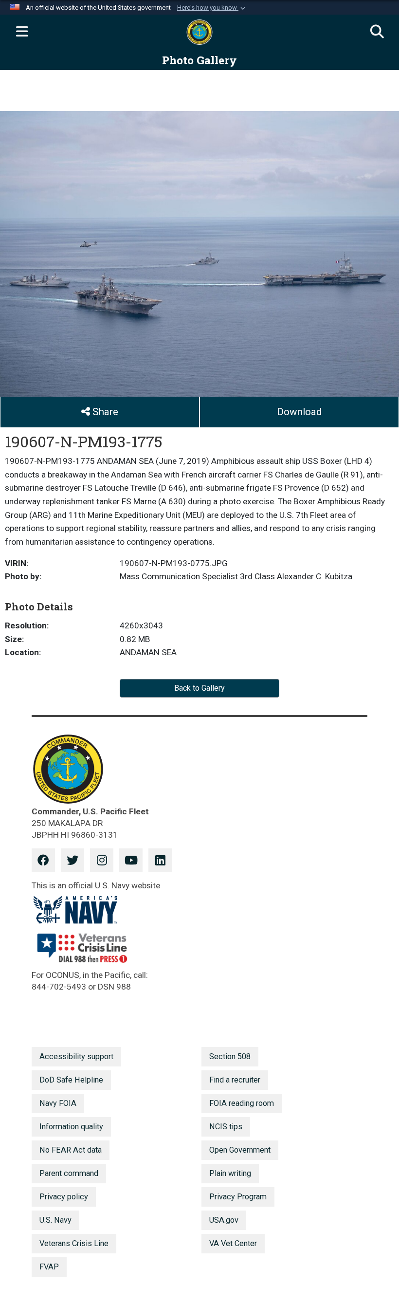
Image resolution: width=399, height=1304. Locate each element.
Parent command (68, 1173)
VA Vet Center (233, 1243)
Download (299, 412)
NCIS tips (225, 1126)
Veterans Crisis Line (74, 1243)
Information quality (71, 1126)
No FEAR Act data (70, 1150)
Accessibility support (76, 1056)
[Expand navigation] (21, 32)
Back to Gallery (199, 688)
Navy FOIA (57, 1103)
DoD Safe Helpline (71, 1079)
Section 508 (230, 1056)
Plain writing (230, 1173)
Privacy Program (238, 1196)
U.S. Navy (55, 1220)
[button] (212, 8)
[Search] (377, 32)
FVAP (49, 1266)
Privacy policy (63, 1196)
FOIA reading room (241, 1103)
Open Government (240, 1150)
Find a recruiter (234, 1079)
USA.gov (223, 1220)
